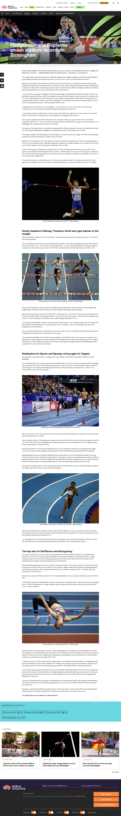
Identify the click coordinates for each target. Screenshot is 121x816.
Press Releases (17, 13)
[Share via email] (2, 86)
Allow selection (106, 799)
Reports (27, 13)
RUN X (67, 7)
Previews (35, 13)
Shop (72, 7)
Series (51, 13)
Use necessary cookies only (106, 804)
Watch (32, 7)
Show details (92, 812)
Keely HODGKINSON (32, 712)
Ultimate (60, 7)
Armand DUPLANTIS (55, 712)
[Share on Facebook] (2, 75)
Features (44, 13)
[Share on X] (2, 80)
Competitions (40, 7)
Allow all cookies (106, 794)
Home (21, 7)
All (2, 13)
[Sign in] (118, 3)
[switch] (50, 812)
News (26, 7)
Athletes (48, 7)
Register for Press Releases (65, 13)
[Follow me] (4, 712)
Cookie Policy (80, 796)
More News (115, 772)
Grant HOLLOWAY (11, 712)
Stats (54, 7)
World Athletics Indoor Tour (11, 717)
